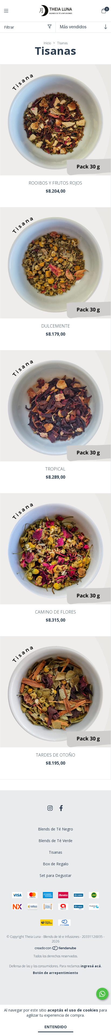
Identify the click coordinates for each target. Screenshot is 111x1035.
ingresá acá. (91, 966)
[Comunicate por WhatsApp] (102, 994)
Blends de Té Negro (55, 829)
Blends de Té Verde (55, 840)
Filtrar (9, 27)
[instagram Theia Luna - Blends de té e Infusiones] (50, 808)
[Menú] (9, 11)
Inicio (47, 43)
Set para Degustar (55, 875)
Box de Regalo (55, 863)
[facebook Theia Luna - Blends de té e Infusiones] (61, 808)
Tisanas (55, 852)
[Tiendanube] (55, 949)
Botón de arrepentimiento (55, 973)
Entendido (55, 1026)
